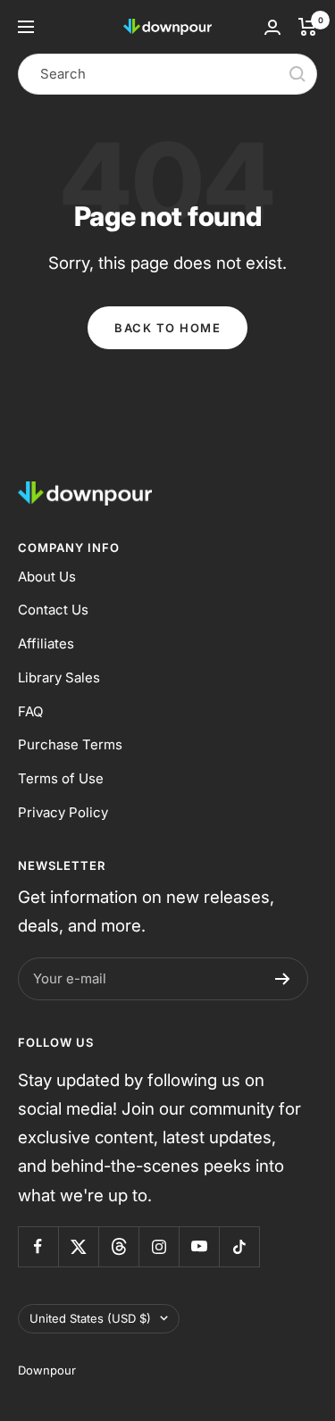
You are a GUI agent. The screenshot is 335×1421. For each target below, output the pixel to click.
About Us (47, 576)
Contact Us (53, 609)
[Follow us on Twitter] (78, 1246)
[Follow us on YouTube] (199, 1246)
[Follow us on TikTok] (239, 1246)
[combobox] (167, 74)
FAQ (30, 711)
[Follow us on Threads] (118, 1246)
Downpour (47, 1370)
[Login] (272, 27)
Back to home (167, 328)
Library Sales (59, 677)
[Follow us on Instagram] (158, 1246)
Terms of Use (61, 778)
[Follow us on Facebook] (38, 1246)
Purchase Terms (70, 744)
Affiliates (46, 643)
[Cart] (307, 27)
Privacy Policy (63, 812)
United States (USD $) (90, 1318)
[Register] (282, 979)
